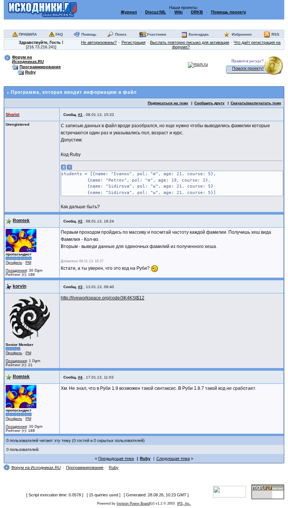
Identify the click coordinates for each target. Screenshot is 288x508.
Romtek (21, 220)
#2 (80, 221)
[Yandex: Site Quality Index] (232, 491)
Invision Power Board (133, 503)
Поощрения (16, 270)
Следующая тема (173, 458)
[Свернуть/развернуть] (64, 167)
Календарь (199, 34)
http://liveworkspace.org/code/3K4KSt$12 (102, 298)
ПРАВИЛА (28, 34)
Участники (156, 34)
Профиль (14, 262)
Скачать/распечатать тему (256, 103)
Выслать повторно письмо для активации (189, 42)
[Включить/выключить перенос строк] (70, 167)
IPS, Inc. (184, 503)
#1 (80, 115)
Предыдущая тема (116, 458)
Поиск (120, 34)
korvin (19, 286)
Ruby (30, 72)
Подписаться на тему (168, 103)
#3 (80, 287)
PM (28, 262)
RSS (275, 34)
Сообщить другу (209, 103)
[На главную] (42, 9)
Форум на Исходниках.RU (28, 59)
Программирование (40, 67)
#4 (80, 377)
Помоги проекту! (248, 68)
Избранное (242, 34)
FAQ (59, 34)
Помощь (88, 34)
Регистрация (134, 42)
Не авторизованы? (99, 42)
